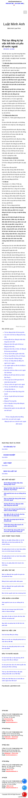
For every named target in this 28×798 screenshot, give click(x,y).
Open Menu (25, 12)
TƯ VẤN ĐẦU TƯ (9, 447)
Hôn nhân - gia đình (9, 49)
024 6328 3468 (19, 3)
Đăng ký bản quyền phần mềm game (12, 581)
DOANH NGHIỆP (9, 455)
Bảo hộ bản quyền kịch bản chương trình (14, 593)
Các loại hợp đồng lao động (10, 634)
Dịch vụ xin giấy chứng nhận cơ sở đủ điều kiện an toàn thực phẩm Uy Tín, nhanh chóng (13, 542)
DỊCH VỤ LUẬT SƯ (10, 471)
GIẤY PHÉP (8, 463)
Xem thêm (5, 449)
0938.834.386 (10, 3)
